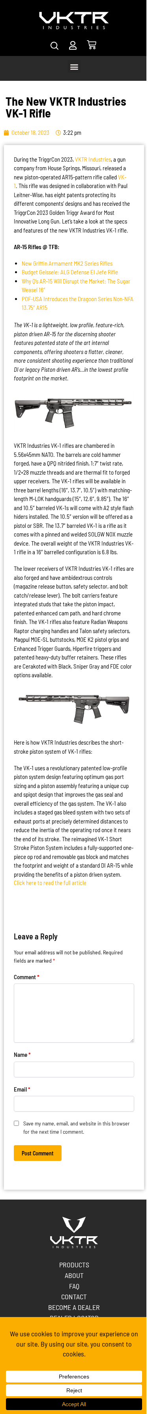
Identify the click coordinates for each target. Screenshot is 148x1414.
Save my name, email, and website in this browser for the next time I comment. (76, 1127)
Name (22, 1054)
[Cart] (91, 44)
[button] (74, 66)
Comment (26, 976)
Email (22, 1089)
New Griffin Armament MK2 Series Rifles (67, 263)
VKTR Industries (93, 159)
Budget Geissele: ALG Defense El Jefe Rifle (70, 272)
